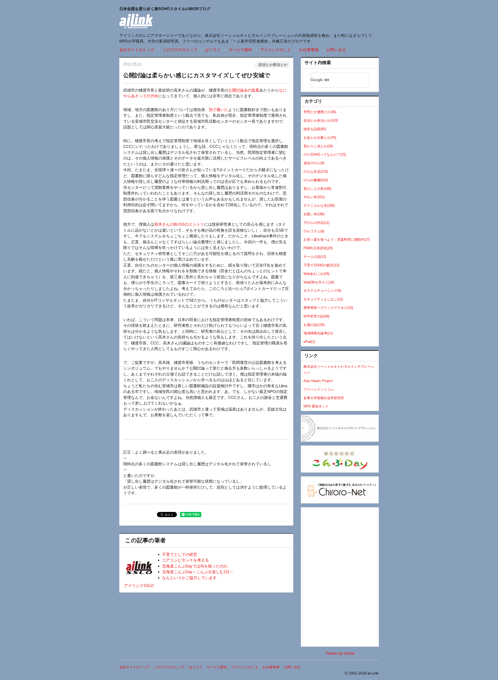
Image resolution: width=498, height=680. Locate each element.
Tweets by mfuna (339, 653)
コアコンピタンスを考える (185, 560)
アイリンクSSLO (139, 585)
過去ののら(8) (313, 163)
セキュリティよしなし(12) (323, 299)
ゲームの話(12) (314, 257)
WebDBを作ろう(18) (318, 282)
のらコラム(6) (313, 231)
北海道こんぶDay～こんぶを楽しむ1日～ (197, 572)
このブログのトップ (179, 49)
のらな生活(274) (315, 172)
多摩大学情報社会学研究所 (323, 398)
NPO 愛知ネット (316, 406)
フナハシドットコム (318, 389)
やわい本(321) (313, 197)
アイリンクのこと (275, 49)
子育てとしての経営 (179, 554)
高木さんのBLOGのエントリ (179, 224)
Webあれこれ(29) (316, 274)
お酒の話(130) (313, 325)
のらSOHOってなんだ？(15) (324, 154)
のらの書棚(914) (315, 180)
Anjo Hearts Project (318, 381)
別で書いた (218, 109)
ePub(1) (309, 342)
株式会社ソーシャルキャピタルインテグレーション (338, 369)
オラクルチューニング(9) (322, 291)
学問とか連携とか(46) (319, 112)
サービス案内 (240, 49)
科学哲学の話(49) (316, 316)
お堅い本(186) (313, 214)
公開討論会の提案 (243, 90)
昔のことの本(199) (317, 189)
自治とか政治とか (272, 65)
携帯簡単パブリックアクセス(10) (328, 308)
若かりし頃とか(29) (318, 146)
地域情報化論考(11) (318, 333)
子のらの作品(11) (316, 223)
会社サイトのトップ (136, 49)
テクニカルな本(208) (319, 205)
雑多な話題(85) (314, 129)
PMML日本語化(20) (318, 248)
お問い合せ (336, 49)
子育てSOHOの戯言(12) (321, 265)
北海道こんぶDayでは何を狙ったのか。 (196, 566)
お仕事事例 (309, 49)
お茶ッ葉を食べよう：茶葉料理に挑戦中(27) (336, 239)
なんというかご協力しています (189, 577)
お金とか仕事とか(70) (319, 138)
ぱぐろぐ (213, 49)
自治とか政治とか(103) (320, 120)
